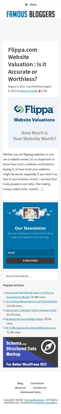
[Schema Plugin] (30, 366)
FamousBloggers (34, 399)
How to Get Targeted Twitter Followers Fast (31, 310)
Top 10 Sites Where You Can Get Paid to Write (31, 301)
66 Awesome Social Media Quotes (24, 319)
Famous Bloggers (30, 14)
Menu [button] (33, 4)
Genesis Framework (45, 402)
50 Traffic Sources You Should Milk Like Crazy (30, 327)
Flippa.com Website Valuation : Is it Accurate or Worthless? (27, 64)
